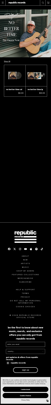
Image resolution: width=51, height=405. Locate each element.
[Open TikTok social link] (42, 249)
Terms (25, 293)
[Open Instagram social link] (20, 249)
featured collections (25, 275)
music (25, 267)
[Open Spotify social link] (36, 249)
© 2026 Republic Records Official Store (25, 316)
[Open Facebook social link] (9, 249)
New (25, 260)
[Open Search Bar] (43, 3)
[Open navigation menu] (3, 2)
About (25, 256)
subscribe (25, 282)
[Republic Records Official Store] (17, 3)
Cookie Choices (25, 307)
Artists (25, 263)
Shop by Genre (25, 271)
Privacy (25, 297)
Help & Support (25, 290)
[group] (25, 33)
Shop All (7, 61)
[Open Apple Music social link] (31, 249)
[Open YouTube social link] (25, 249)
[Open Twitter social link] (14, 249)
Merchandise (25, 278)
